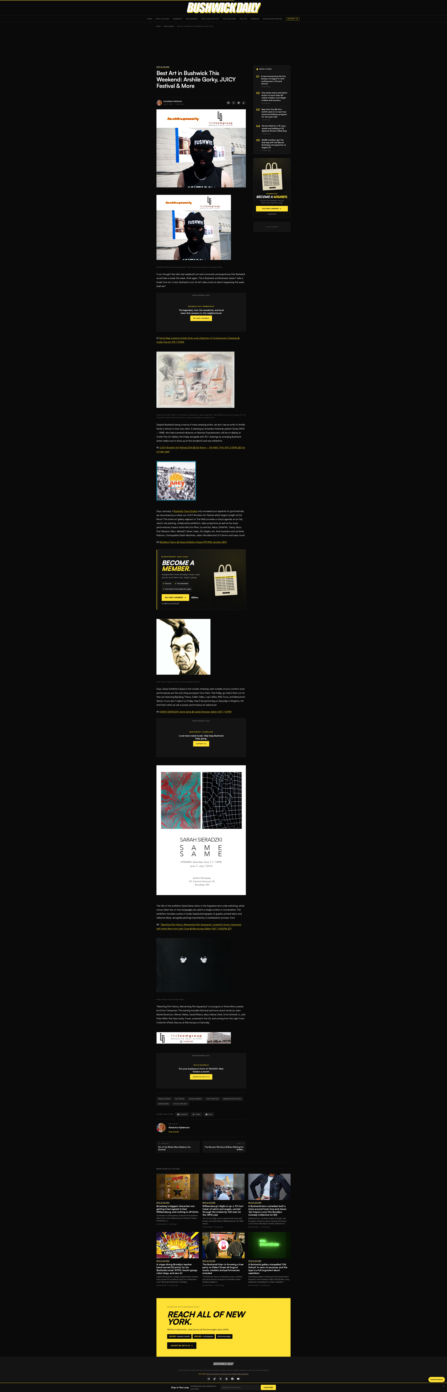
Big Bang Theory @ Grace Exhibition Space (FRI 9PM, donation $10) (193, 542)
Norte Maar (163, 1104)
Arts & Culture (162, 19)
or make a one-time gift (170, 603)
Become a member (175, 597)
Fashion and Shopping (272, 19)
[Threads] (226, 1378)
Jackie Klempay (195, 1099)
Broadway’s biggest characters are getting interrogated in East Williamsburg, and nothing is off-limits (177, 1209)
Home (158, 26)
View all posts (174, 1132)
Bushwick (255, 19)
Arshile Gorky (164, 1099)
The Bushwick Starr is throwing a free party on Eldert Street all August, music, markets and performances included (222, 1269)
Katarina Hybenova (179, 1127)
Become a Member (201, 318)
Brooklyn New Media (261, 1370)
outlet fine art (180, 1104)
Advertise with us (182, 1346)
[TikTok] (214, 1378)
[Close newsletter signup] (443, 1386)
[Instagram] (208, 1378)
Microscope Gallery (232, 1099)
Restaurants (192, 19)
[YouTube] (238, 1378)
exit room (179, 1099)
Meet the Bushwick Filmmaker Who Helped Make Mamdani (228, 1374)
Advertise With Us (201, 1077)
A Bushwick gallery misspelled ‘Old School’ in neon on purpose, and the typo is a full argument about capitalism (267, 1269)
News (149, 19)
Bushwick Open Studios (185, 511)
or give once (272, 214)
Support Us (201, 744)
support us (293, 19)
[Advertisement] (223, 47)
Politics (243, 19)
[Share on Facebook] (228, 103)
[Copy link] (244, 103)
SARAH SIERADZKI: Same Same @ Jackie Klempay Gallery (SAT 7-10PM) (195, 711)
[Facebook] (232, 1378)
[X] (220, 1378)
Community (178, 19)
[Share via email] (239, 103)
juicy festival (212, 1099)
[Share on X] (233, 103)
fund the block (436, 1379)
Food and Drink (229, 19)
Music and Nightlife (210, 19)
